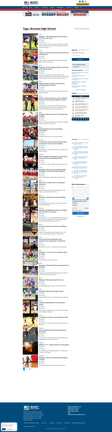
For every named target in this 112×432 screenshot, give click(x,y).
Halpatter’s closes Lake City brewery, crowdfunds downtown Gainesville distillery (81, 153)
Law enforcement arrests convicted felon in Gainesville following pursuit (81, 158)
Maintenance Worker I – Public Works (79, 86)
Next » (30, 369)
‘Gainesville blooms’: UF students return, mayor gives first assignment (80, 177)
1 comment (42, 162)
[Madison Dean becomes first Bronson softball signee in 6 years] (30, 87)
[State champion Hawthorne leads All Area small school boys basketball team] (30, 160)
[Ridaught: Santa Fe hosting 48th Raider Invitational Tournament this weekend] (30, 173)
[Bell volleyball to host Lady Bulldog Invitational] (30, 132)
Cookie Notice (67, 422)
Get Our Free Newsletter (55, 9)
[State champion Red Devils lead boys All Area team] (30, 334)
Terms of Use (44, 422)
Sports (36, 7)
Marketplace (60, 7)
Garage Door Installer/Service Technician (80, 72)
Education (41, 140)
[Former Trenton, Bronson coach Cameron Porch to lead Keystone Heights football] (30, 103)
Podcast (77, 7)
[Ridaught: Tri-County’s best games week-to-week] (30, 255)
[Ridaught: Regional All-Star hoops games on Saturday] (30, 269)
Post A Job (77, 89)
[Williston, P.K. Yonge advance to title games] (30, 348)
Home (76, 28)
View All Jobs (83, 89)
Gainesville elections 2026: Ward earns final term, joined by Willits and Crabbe (80, 172)
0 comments (42, 42)
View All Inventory (80, 216)
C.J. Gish (40, 242)
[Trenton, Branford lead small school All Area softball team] (30, 57)
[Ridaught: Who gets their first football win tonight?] (30, 118)
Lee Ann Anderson (42, 145)
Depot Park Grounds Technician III (78, 75)
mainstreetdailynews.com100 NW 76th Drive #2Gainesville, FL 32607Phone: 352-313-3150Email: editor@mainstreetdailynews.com (76, 410)
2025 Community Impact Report (79, 422)
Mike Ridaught (42, 40)
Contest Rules (59, 422)
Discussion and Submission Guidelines (31, 422)
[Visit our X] (83, 1)
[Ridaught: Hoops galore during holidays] (30, 200)
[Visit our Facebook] (80, 1)
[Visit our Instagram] (86, 1)
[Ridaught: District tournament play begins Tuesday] (30, 361)
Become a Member (83, 4)
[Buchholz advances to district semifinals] (30, 229)
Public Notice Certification (29, 426)
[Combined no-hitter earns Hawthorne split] (30, 320)
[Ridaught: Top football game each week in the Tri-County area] (30, 41)
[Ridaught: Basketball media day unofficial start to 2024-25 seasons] (30, 215)
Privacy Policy (51, 422)
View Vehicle (80, 211)
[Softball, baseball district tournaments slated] (30, 307)
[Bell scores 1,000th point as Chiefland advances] (30, 187)
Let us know (76, 66)
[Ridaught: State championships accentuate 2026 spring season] (30, 72)
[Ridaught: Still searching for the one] (30, 282)
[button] (73, 198)
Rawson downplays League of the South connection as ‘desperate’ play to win (80, 163)
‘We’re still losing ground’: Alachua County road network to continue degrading (81, 148)
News (30, 7)
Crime (40, 237)
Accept (3, 429)
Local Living (45, 7)
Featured (41, 154)
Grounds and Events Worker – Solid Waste (80, 78)
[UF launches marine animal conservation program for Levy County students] (30, 146)
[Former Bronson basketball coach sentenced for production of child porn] (30, 242)
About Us (69, 7)
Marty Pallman (42, 160)
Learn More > (10, 429)
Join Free (80, 59)
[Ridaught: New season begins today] (30, 294)
